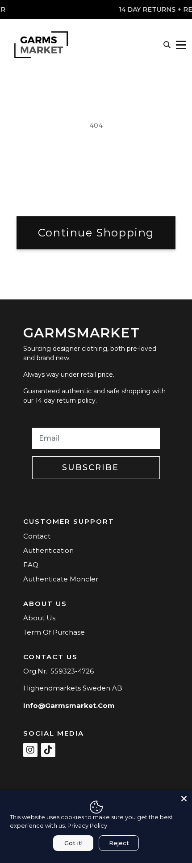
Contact (36, 536)
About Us (39, 618)
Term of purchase (54, 632)
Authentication (48, 550)
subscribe (92, 467)
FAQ (30, 564)
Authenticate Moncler (60, 579)
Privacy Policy (87, 825)
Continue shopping (96, 232)
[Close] (183, 797)
